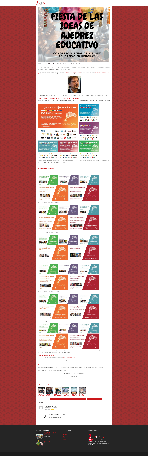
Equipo (64, 439)
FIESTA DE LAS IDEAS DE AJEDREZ (94, 399)
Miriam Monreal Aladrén (71, 65)
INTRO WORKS (87, 454)
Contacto (65, 434)
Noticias (47, 65)
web (38, 364)
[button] (58, 122)
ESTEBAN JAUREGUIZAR (80, 399)
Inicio (65, 432)
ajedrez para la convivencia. (69, 357)
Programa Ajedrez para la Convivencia (73, 72)
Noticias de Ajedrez (54, 65)
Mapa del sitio (66, 441)
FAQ (64, 437)
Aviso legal (66, 436)
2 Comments (80, 65)
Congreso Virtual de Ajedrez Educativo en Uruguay (62, 399)
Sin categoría (62, 65)
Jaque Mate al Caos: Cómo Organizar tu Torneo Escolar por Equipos (51, 433)
